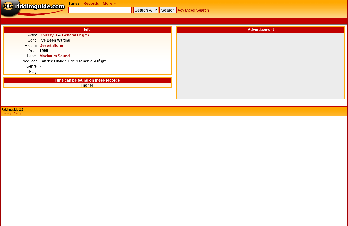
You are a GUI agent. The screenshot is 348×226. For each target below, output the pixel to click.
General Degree (76, 35)
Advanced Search (193, 10)
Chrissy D (48, 35)
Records (91, 3)
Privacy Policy (11, 113)
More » (109, 3)
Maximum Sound (55, 56)
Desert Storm (51, 45)
